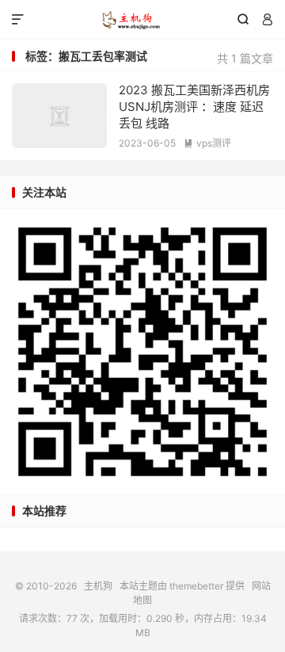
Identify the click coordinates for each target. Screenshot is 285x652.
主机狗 (142, 19)
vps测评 (207, 143)
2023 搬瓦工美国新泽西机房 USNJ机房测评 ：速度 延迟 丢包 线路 (194, 106)
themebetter (196, 586)
